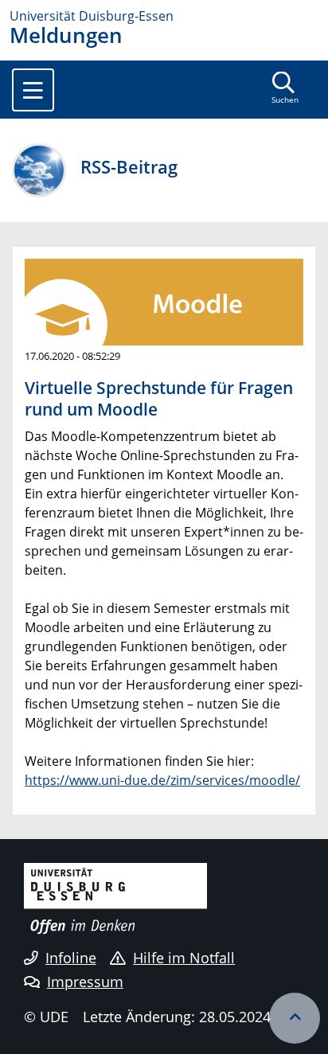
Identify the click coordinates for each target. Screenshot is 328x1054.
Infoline (70, 957)
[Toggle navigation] (33, 89)
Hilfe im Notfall (184, 957)
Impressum (85, 981)
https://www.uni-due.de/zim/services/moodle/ (162, 780)
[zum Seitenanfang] (294, 1018)
